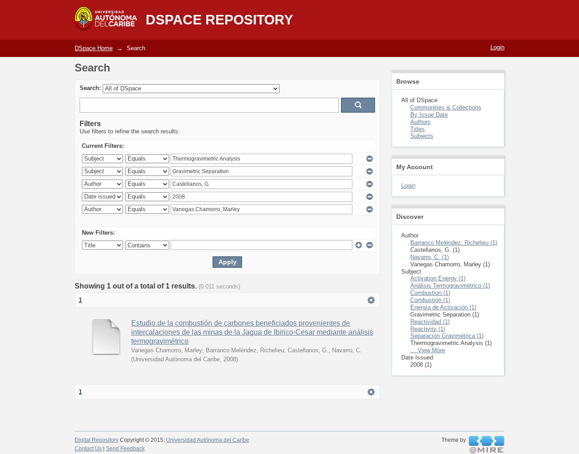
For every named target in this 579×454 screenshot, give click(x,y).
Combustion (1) (430, 292)
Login (497, 47)
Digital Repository (97, 440)
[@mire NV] (486, 445)
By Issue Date (429, 114)
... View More (427, 350)
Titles (417, 129)
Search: (90, 88)
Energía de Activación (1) (443, 307)
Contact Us (88, 448)
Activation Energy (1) (437, 278)
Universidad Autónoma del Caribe (207, 440)
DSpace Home (94, 48)
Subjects (421, 135)
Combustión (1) (430, 300)
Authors (420, 121)
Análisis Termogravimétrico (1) (450, 285)
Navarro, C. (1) (429, 257)
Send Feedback (125, 448)
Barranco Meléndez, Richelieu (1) (453, 242)
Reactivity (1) (427, 329)
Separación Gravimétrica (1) (447, 335)
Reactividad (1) (430, 321)
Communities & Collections (445, 107)
